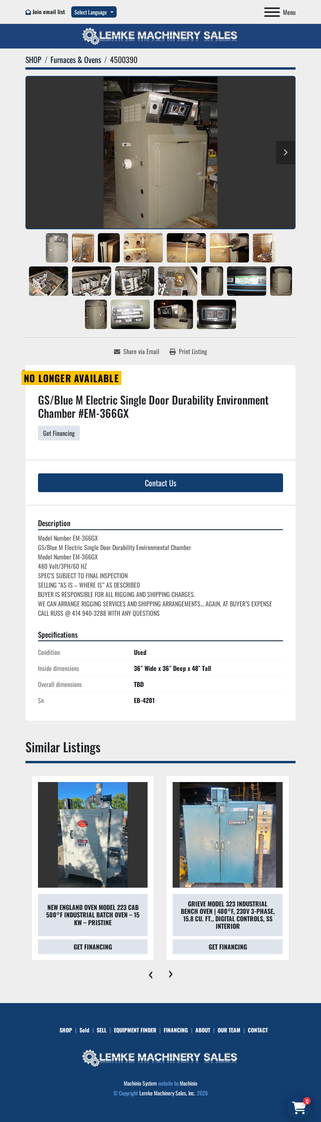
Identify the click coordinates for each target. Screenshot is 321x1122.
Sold (84, 1030)
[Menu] (272, 12)
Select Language (90, 12)
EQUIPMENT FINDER (135, 1030)
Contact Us (160, 483)
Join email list (48, 11)
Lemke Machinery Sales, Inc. (167, 1093)
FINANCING (176, 1030)
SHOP (66, 1030)
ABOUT (202, 1030)
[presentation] (150, 972)
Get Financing (59, 433)
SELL (101, 1030)
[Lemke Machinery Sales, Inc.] (160, 1057)
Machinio (188, 1083)
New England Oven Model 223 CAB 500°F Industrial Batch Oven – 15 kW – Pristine (92, 915)
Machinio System (140, 1083)
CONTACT (258, 1030)
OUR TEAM (229, 1030)
